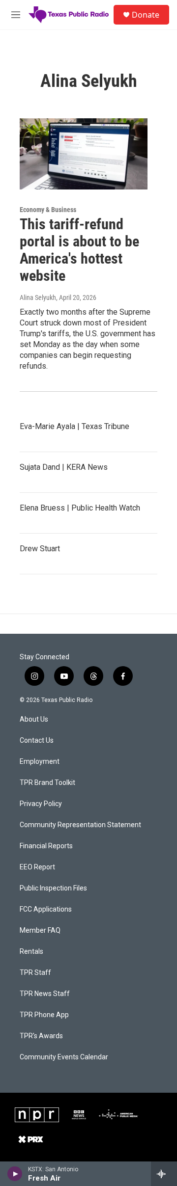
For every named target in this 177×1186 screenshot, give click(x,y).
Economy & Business (48, 210)
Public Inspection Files (53, 888)
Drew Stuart (40, 548)
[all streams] (164, 1173)
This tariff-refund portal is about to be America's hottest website (79, 250)
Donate (145, 14)
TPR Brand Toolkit (47, 782)
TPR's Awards (41, 1036)
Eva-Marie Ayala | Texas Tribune (74, 426)
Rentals (31, 951)
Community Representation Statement (80, 825)
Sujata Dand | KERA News (64, 467)
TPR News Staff (45, 993)
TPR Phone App (44, 1015)
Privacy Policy (41, 804)
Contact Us (37, 740)
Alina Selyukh (38, 297)
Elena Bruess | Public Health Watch (80, 507)
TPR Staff (35, 972)
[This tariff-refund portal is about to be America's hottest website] (84, 153)
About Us (34, 719)
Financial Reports (46, 846)
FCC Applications (46, 909)
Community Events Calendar (64, 1057)
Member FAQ (40, 930)
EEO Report (37, 867)
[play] (15, 1174)
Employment (39, 761)
